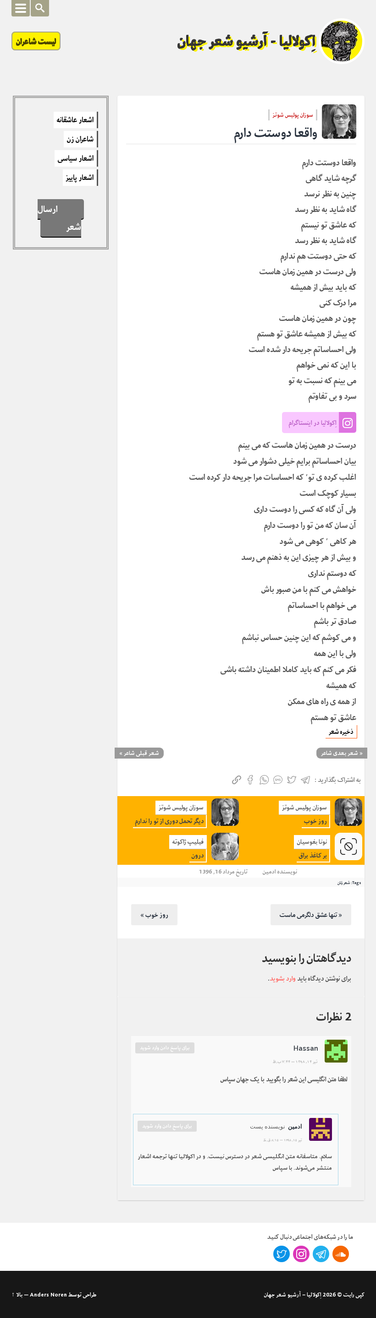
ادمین (269, 871)
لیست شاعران (36, 41)
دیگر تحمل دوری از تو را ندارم (169, 821)
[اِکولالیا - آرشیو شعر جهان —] (342, 41)
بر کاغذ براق (313, 855)
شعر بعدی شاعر (339, 753)
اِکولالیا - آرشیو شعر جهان (246, 41)
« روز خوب (154, 914)
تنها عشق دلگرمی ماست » (311, 914)
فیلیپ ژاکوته (188, 841)
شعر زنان (343, 883)
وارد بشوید (283, 978)
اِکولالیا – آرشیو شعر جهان (292, 1294)
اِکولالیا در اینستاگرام (313, 422)
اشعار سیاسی (76, 158)
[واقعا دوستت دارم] (339, 121)
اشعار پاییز (80, 177)
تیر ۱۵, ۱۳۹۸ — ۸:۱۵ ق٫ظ (282, 1140)
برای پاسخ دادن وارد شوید (165, 1047)
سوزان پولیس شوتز (292, 114)
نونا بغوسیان (312, 841)
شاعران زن (80, 139)
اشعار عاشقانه (75, 120)
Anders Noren (48, 1294)
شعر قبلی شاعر (141, 753)
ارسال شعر (59, 218)
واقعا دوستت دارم (275, 133)
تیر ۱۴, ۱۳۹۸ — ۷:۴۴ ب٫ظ (295, 1062)
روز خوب (315, 821)
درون (198, 855)
